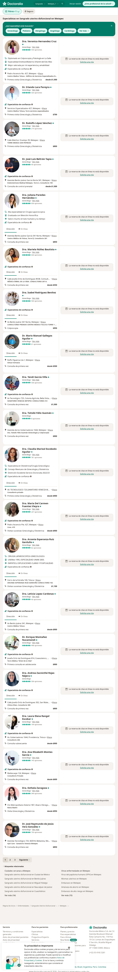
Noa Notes (68, 940)
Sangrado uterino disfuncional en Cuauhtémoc (25, 891)
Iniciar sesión (75, 3)
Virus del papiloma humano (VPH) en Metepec (81, 874)
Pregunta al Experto (40, 937)
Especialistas (37, 931)
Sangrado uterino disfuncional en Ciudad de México (27, 874)
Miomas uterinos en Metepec (74, 878)
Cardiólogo (70, 31)
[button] (111, 26)
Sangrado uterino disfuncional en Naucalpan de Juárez (28, 887)
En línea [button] (24, 229)
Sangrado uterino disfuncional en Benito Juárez (25, 878)
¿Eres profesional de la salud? (97, 3)
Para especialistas (68, 934)
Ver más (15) (66, 895)
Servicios (35, 940)
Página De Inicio (9, 906)
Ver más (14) (10, 895)
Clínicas (35, 934)
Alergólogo (40, 31)
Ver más (83, 31)
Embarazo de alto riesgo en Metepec (77, 891)
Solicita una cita (87, 62)
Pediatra (27, 31)
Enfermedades (23, 906)
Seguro (30, 11)
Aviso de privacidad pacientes (15, 937)
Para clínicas (65, 937)
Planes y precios (67, 931)
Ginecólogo (12, 31)
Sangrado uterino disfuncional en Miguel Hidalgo (26, 883)
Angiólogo (55, 31)
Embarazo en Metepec (71, 883)
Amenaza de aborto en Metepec (75, 887)
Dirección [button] (10, 229)
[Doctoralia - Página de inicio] (17, 3)
